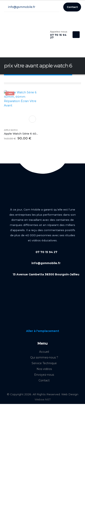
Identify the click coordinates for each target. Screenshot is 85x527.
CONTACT (32, 119)
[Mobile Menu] (76, 34)
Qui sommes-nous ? (44, 357)
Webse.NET (43, 399)
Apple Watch (11, 130)
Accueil (44, 352)
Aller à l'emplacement (42, 331)
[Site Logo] (19, 34)
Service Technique (44, 363)
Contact (44, 380)
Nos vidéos (44, 369)
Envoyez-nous (44, 374)
